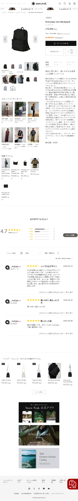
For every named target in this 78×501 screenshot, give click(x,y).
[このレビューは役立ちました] (66, 292)
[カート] (69, 3)
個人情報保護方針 (27, 493)
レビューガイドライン (57, 493)
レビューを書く (70, 235)
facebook (39, 488)
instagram (29, 488)
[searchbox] (12, 253)
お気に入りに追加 (72, 51)
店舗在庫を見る (54, 51)
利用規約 (16, 493)
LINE (44, 488)
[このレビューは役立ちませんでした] (70, 292)
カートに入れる (62, 43)
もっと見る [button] (39, 392)
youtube (48, 488)
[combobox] (33, 253)
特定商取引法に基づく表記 (41, 493)
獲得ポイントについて (63, 33)
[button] (35, 39)
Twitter (34, 488)
